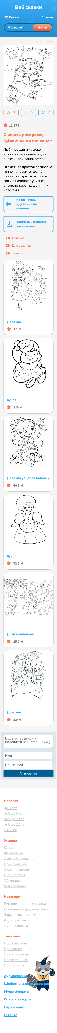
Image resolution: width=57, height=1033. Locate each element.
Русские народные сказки (25, 903)
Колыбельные (15, 886)
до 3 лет (10, 808)
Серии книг (14, 1007)
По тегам (47, 17)
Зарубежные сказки (20, 914)
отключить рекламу (45, 41)
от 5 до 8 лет (14, 819)
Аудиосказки (15, 976)
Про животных (15, 943)
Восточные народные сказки (27, 909)
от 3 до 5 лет (14, 813)
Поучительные (16, 959)
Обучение (12, 880)
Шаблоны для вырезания (26, 983)
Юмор (9, 847)
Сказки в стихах (17, 869)
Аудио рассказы (17, 920)
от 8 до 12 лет (15, 824)
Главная (14, 17)
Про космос (13, 949)
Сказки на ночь (16, 954)
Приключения (15, 864)
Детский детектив (18, 858)
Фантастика (13, 853)
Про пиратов (14, 965)
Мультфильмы (16, 991)
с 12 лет (10, 830)
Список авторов (18, 999)
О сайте (10, 1015)
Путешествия (14, 875)
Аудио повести (16, 925)
